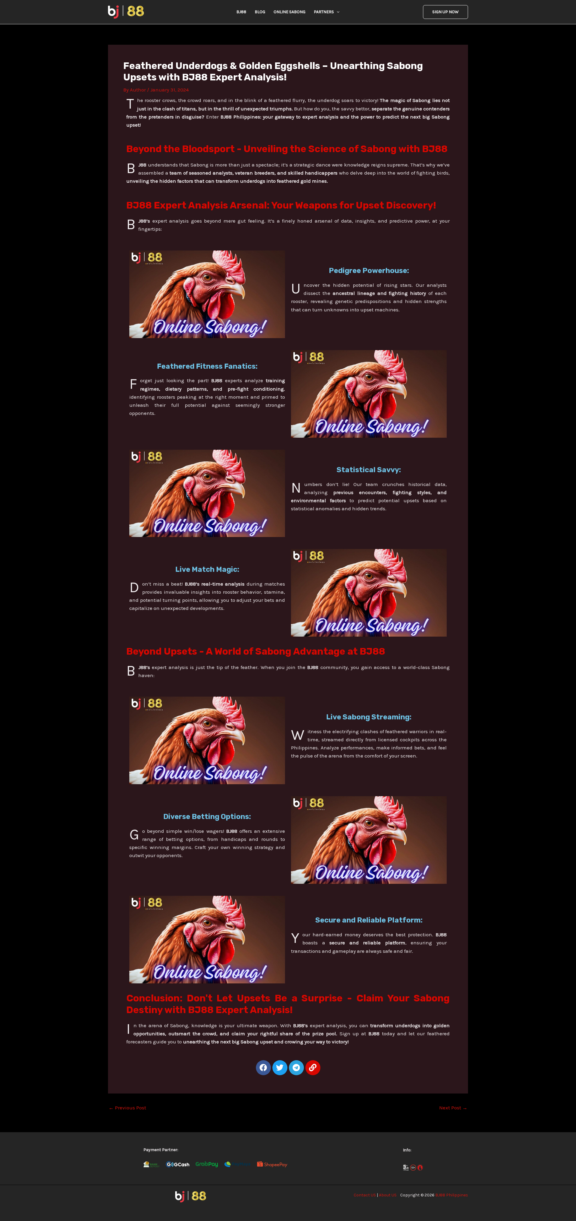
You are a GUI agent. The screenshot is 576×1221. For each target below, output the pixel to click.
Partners (324, 11)
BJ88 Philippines (451, 1195)
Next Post (453, 1107)
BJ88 (241, 11)
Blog (260, 11)
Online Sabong (289, 11)
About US (388, 1195)
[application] (336, 12)
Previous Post (127, 1107)
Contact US (365, 1195)
